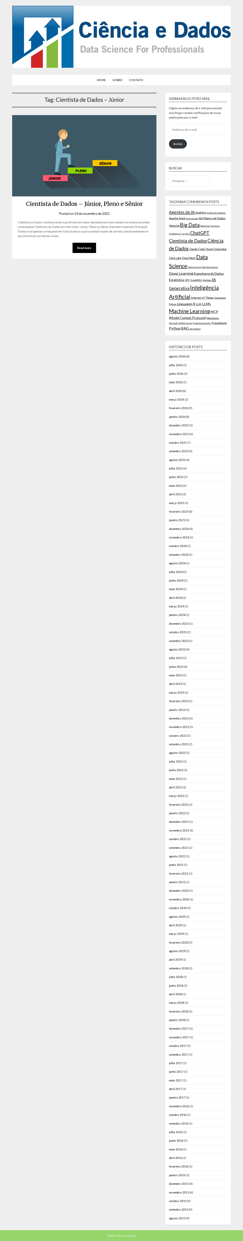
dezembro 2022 (179, 718)
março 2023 (176, 692)
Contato (136, 80)
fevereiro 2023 (178, 701)
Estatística (176, 280)
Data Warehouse (210, 267)
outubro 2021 (178, 839)
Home (101, 80)
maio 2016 (175, 1149)
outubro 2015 (178, 1201)
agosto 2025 (177, 460)
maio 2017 (175, 1080)
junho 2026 (176, 373)
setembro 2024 (178, 554)
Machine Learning (189, 311)
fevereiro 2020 (178, 942)
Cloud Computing (215, 249)
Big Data (190, 225)
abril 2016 (175, 1158)
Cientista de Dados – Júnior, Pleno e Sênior (84, 203)
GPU (187, 280)
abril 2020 (175, 925)
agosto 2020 (177, 916)
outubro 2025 (178, 442)
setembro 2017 (178, 1054)
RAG (185, 328)
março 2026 (176, 399)
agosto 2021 (177, 856)
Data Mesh (189, 258)
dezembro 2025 (179, 425)
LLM (199, 304)
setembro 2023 (178, 641)
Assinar (178, 143)
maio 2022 (175, 778)
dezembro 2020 (179, 890)
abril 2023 (175, 683)
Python (175, 328)
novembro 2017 (179, 1037)
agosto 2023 (177, 649)
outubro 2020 (178, 908)
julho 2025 (176, 468)
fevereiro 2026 (178, 408)
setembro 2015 (178, 1209)
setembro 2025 (178, 451)
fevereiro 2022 (178, 804)
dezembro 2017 (179, 1028)
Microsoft (173, 323)
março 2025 (176, 503)
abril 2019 (175, 959)
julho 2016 (176, 1132)
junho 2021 (176, 864)
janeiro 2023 (177, 709)
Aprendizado (192, 218)
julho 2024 (176, 572)
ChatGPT (199, 233)
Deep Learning (181, 273)
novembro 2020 (179, 899)
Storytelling (194, 329)
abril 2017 (175, 1089)
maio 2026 (175, 382)
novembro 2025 (179, 434)
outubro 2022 (178, 735)
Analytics (200, 212)
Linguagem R (186, 304)
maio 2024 (175, 589)
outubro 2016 (178, 1114)
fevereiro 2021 (178, 873)
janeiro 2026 (177, 416)
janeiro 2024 (177, 615)
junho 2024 (176, 580)
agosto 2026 (177, 356)
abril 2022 (175, 787)
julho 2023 (176, 658)
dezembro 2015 (179, 1183)
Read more (84, 248)
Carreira (185, 233)
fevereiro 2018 (178, 1011)
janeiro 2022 (177, 813)
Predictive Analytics (202, 323)
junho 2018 (176, 985)
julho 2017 (176, 1063)
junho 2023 (176, 666)
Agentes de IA (182, 212)
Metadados (213, 318)
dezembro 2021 (179, 821)
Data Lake (175, 258)
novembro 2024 (179, 537)
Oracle (189, 323)
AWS (201, 218)
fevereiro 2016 (178, 1166)
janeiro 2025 (177, 520)
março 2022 (176, 796)
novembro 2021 (179, 830)
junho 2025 (176, 477)
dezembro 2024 (179, 528)
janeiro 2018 (177, 1020)
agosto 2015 (177, 1218)
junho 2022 (176, 770)
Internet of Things (202, 297)
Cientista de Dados (188, 240)
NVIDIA (181, 323)
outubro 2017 (178, 1045)
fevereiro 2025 (178, 511)
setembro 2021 (178, 847)
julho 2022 (176, 761)
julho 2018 (176, 977)
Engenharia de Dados (209, 274)
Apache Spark (177, 218)
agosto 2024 (177, 563)
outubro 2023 (178, 632)
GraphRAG (196, 280)
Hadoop (207, 280)
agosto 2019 (177, 951)
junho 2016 (176, 1140)
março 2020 (176, 933)
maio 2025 (175, 485)
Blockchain (205, 226)
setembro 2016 (178, 1123)
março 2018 (176, 1002)
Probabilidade (219, 323)
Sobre (117, 80)
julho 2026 (176, 365)
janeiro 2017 (177, 1097)
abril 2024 (175, 597)
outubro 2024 (178, 546)
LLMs (206, 304)
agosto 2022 (177, 752)
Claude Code (197, 249)
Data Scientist (194, 267)
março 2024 (176, 606)
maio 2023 (175, 675)
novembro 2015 (179, 1192)
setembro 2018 (178, 968)
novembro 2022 (179, 727)
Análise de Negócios (216, 213)
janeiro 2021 (177, 882)
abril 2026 (175, 391)
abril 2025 (175, 494)
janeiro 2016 (177, 1175)
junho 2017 (176, 1071)
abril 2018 (175, 994)
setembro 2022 (178, 744)
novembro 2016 (179, 1106)
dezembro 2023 (179, 623)
